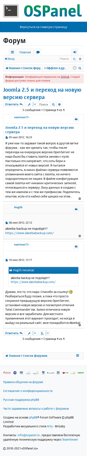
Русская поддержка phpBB (21, 399)
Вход (11, 58)
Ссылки (13, 52)
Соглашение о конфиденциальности (28, 391)
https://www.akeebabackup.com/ (29, 233)
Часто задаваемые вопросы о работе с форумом (36, 408)
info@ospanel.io (29, 435)
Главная (25, 52)
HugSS (18, 207)
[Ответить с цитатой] (76, 119)
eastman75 (21, 117)
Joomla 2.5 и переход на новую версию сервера (42, 93)
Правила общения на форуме (23, 382)
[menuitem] (80, 68)
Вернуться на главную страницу (43, 27)
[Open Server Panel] (43, 10)
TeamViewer (70, 439)
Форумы (38, 52)
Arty (50, 426)
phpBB (33, 417)
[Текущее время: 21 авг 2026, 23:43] (74, 68)
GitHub (65, 76)
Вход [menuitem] (76, 52)
